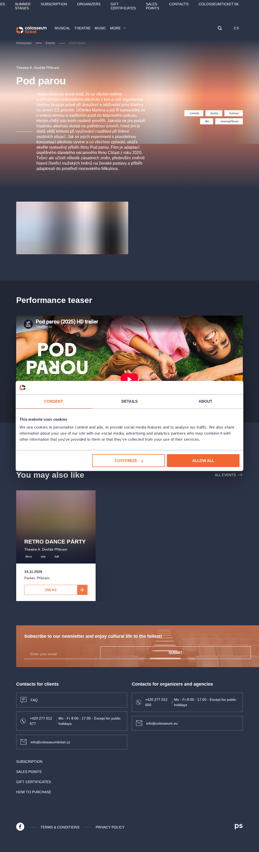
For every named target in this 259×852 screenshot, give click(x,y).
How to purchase (33, 792)
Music (100, 28)
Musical (62, 28)
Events (50, 43)
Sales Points (152, 6)
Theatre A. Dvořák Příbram (37, 68)
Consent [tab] (53, 401)
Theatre (82, 28)
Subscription (54, 4)
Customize (126, 460)
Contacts (178, 4)
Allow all (203, 460)
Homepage (24, 43)
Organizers (88, 4)
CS (236, 28)
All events (225, 475)
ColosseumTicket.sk (219, 4)
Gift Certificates (123, 6)
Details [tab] (129, 401)
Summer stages (23, 6)
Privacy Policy (110, 827)
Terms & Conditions (59, 827)
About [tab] (205, 401)
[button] (220, 28)
